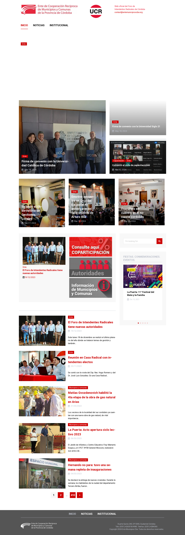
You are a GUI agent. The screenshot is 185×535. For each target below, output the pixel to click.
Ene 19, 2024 (80, 221)
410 (73, 495)
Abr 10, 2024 (120, 170)
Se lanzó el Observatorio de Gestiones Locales (32, 212)
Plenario (32, 50)
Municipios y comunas (78, 388)
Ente (24, 44)
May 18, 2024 (30, 170)
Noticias (39, 25)
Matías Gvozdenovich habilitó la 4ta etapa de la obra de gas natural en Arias (91, 397)
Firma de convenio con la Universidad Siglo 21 (136, 126)
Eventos (131, 270)
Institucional (59, 25)
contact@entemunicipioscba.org (129, 12)
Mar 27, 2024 (30, 223)
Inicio (24, 25)
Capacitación (119, 161)
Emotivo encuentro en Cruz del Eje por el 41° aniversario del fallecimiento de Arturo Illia (82, 207)
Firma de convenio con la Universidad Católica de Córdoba (45, 163)
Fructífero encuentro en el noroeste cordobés (132, 213)
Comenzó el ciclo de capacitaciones (131, 165)
